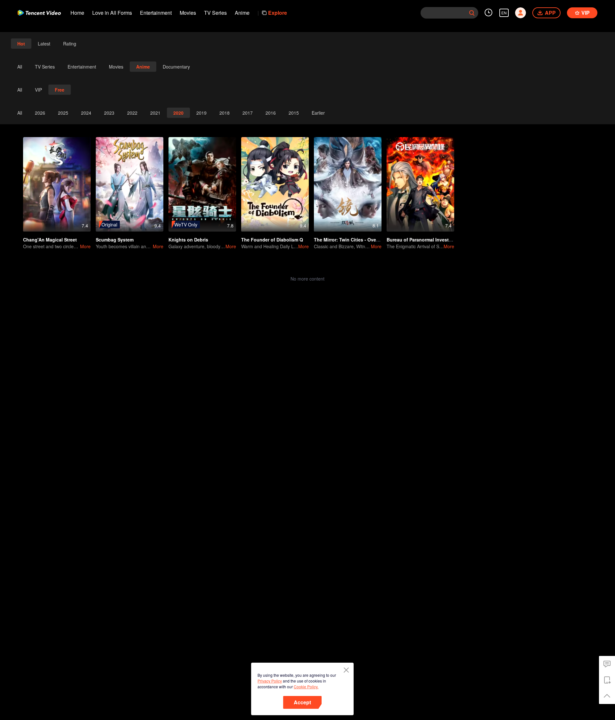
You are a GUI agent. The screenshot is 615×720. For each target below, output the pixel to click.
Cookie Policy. (306, 686)
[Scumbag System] (129, 184)
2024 (86, 113)
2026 (40, 113)
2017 (247, 113)
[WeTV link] (39, 13)
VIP (38, 89)
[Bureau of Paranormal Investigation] (420, 184)
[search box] (472, 13)
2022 (132, 113)
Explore (277, 12)
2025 (63, 113)
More (85, 246)
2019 (201, 113)
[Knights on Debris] (202, 184)
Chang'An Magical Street (50, 239)
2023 (109, 113)
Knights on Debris (188, 239)
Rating (69, 43)
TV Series (215, 12)
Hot (21, 43)
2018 (224, 113)
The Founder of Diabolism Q (272, 239)
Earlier (318, 113)
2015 (294, 113)
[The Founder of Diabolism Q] (275, 184)
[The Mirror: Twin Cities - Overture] (347, 184)
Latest (44, 43)
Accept (302, 702)
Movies (188, 12)
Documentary (176, 66)
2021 (155, 113)
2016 (271, 113)
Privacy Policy (270, 680)
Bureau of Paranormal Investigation (425, 239)
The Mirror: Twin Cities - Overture (350, 239)
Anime (242, 12)
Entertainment (156, 12)
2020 (178, 113)
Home (77, 12)
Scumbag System (115, 239)
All (19, 66)
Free (59, 89)
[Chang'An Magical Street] (57, 184)
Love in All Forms (112, 12)
